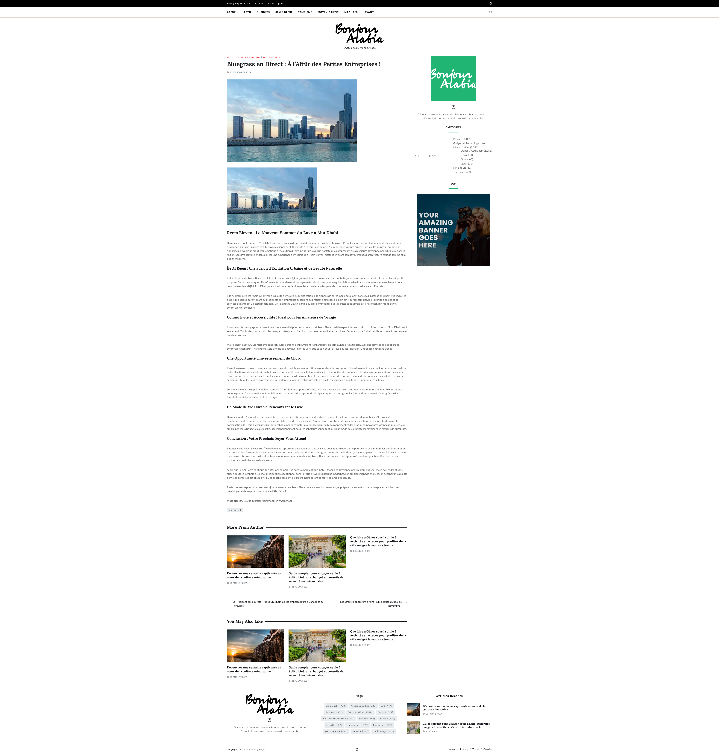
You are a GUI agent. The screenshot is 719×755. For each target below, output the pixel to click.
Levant (368, 12)
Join (280, 3)
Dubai (385, 712)
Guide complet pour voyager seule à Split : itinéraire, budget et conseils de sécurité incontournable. (316, 577)
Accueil (232, 12)
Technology (383, 731)
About (452, 749)
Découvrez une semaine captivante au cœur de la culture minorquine (254, 575)
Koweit (465, 154)
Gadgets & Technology (466, 143)
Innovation (357, 725)
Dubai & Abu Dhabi (248, 57)
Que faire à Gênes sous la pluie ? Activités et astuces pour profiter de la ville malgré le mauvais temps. (378, 541)
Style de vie (283, 12)
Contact (260, 3)
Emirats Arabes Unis (338, 718)
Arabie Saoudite (363, 705)
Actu (247, 12)
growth (334, 725)
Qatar (464, 163)
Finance (367, 718)
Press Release (336, 731)
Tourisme (305, 12)
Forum (271, 3)
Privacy (464, 749)
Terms (475, 749)
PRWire (360, 731)
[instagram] (490, 3)
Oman (464, 159)
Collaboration (360, 712)
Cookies (487, 749)
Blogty (262, 749)
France (387, 718)
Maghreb (351, 12)
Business (263, 12)
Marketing (382, 725)
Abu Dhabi (235, 510)
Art (386, 705)
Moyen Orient (328, 12)
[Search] (490, 12)
